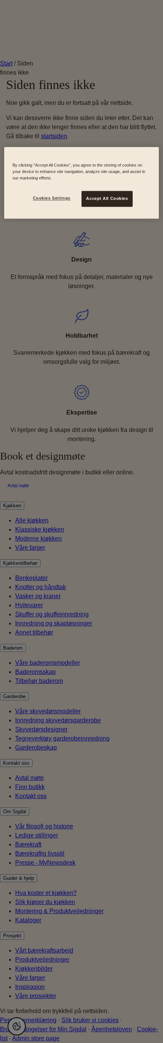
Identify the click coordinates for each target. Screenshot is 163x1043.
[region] (81, 183)
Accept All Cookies (107, 198)
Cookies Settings (52, 198)
